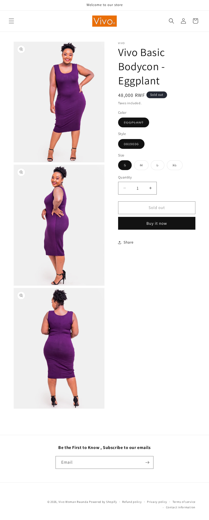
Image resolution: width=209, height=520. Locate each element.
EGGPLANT (136, 123)
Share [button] (129, 242)
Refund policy (132, 502)
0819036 (134, 145)
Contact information (180, 507)
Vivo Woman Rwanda (73, 502)
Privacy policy (157, 502)
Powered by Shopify (103, 502)
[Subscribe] (147, 462)
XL (178, 166)
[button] (11, 21)
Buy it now (156, 223)
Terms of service (184, 502)
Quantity (125, 177)
